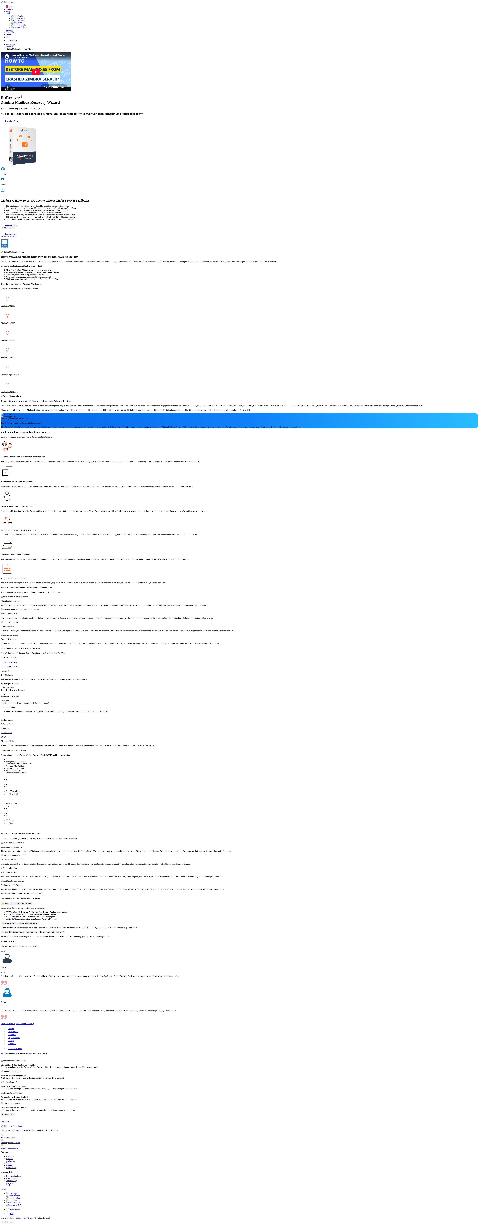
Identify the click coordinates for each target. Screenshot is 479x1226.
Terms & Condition (13, 1176)
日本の (23, 27)
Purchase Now (11, 234)
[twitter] (5, 1223)
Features (12, 1035)
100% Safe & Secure (8, 228)
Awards (9, 1165)
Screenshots (13, 1032)
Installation (5, 728)
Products (9, 9)
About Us (10, 32)
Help (12, 1214)
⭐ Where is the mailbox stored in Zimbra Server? (20, 923)
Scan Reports (11, 1168)
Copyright (10, 1183)
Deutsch (21, 18)
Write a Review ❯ (8, 1024)
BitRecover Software (24, 1218)
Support (9, 30)
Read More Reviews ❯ (25, 1024)
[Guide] (3, 191)
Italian (19, 23)
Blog (8, 11)
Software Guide (7, 724)
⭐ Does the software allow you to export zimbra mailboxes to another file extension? (33, 932)
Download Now (11, 121)
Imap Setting (15, 1209)
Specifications (14, 1038)
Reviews (12, 1044)
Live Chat (12, 40)
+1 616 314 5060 (8, 1137)
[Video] (3, 170)
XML (8, 1185)
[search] (7, 37)
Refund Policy (11, 1181)
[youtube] (11, 1223)
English (20, 16)
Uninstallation (6, 733)
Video (11, 1029)
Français (22, 25)
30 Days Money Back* (8, 236)
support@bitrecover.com (10, 1143)
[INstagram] (14, 1223)
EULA (3, 737)
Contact (9, 34)
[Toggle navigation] (13, 2)
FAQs (11, 1041)
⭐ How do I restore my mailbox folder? (16, 903)
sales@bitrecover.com (9, 1148)
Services (9, 1159)
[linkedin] (8, 1223)
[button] (2, 951)
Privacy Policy (11, 1178)
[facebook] (2, 1223)
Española (21, 20)
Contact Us (10, 1161)
